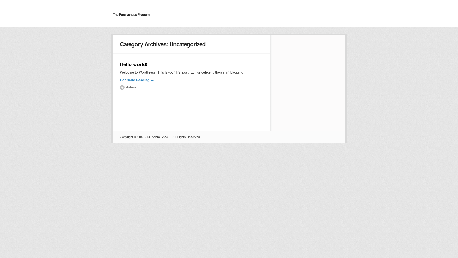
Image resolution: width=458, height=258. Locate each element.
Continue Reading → (137, 79)
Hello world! (134, 64)
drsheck (131, 87)
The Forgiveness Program (131, 14)
